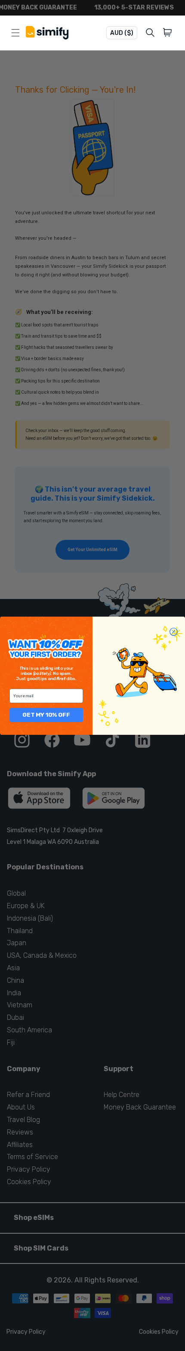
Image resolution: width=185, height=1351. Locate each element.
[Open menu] (15, 32)
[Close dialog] (174, 632)
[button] (169, 32)
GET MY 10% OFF (46, 714)
